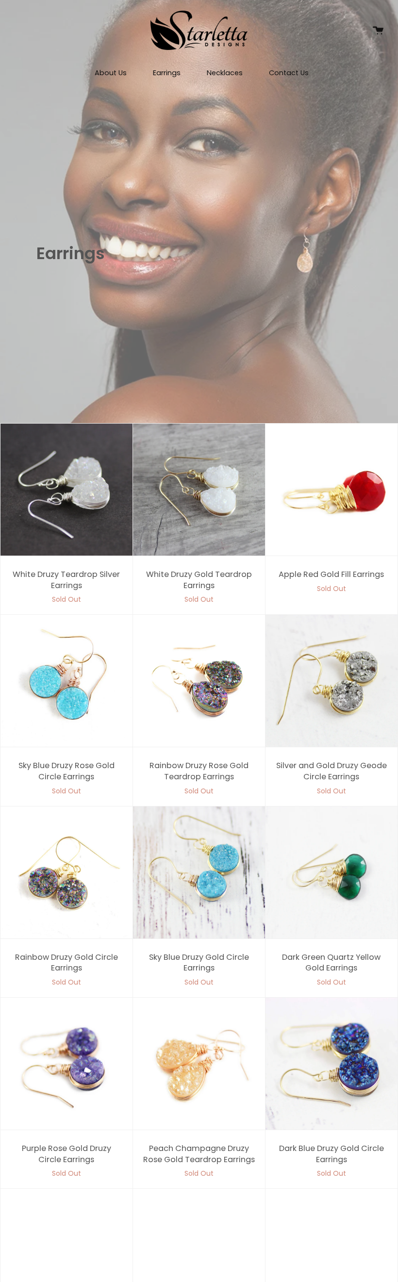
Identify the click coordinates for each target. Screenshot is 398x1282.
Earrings (167, 73)
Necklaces (225, 73)
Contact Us (289, 73)
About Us (111, 73)
